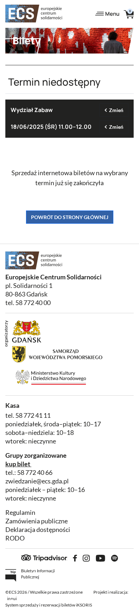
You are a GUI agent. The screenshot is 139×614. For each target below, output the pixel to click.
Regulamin (20, 512)
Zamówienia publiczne (36, 521)
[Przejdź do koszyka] (129, 14)
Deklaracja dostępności (37, 529)
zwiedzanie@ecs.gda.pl (37, 481)
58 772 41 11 (33, 415)
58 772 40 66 (34, 472)
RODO (15, 538)
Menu (112, 13)
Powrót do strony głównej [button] (69, 217)
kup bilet (17, 464)
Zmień (116, 110)
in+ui (12, 598)
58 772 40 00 (33, 302)
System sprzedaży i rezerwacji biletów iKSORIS (48, 605)
